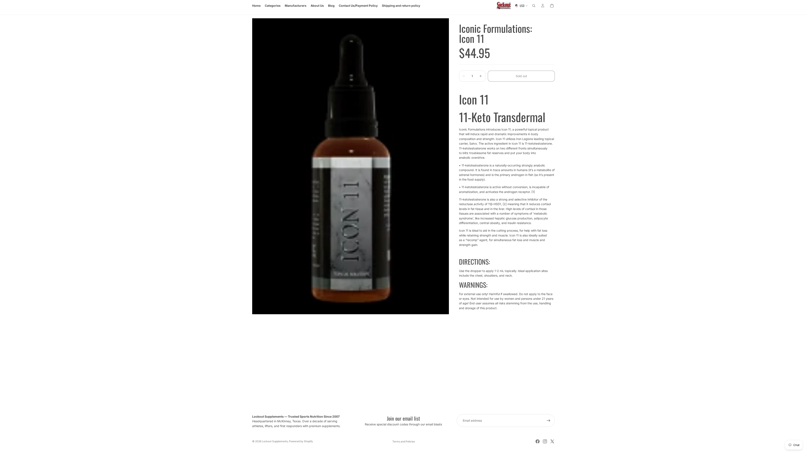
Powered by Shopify (301, 441)
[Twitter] (552, 441)
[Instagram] (544, 441)
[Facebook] (537, 441)
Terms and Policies (403, 441)
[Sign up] (548, 420)
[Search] (533, 5)
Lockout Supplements (275, 441)
